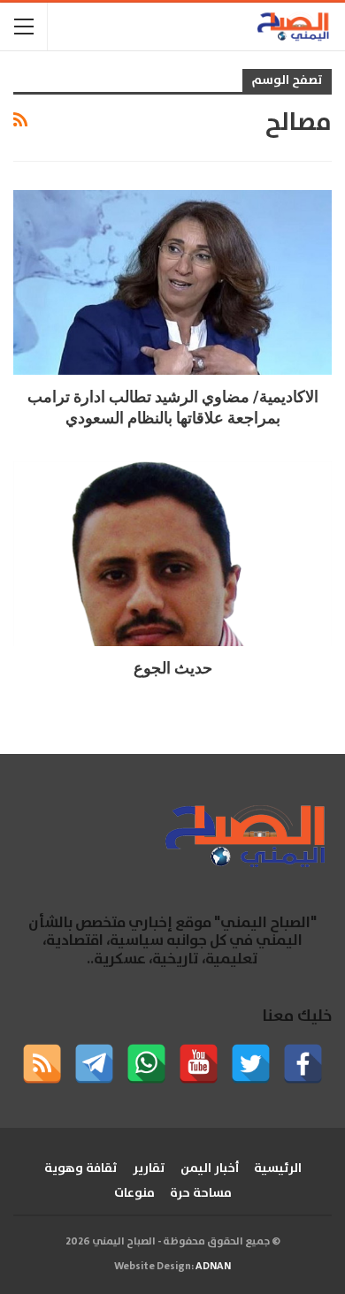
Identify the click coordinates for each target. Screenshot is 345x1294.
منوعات (134, 1193)
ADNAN (213, 1266)
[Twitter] (251, 1064)
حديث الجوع (173, 667)
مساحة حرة (201, 1193)
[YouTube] (198, 1064)
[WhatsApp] (146, 1064)
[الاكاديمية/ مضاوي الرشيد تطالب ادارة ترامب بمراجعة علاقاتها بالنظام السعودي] (172, 282)
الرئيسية (278, 1168)
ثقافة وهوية (81, 1168)
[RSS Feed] (42, 1064)
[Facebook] (303, 1064)
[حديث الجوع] (172, 553)
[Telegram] (94, 1064)
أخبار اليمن (209, 1168)
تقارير (149, 1168)
